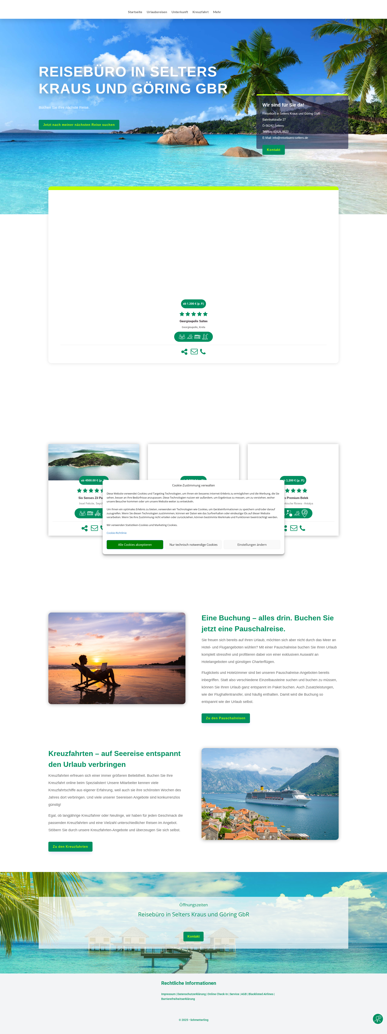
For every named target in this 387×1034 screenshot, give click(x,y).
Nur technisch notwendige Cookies (193, 545)
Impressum (168, 994)
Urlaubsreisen (157, 12)
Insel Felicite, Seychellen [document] (94, 503)
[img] (182, 337)
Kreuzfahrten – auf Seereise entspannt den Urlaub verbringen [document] (114, 758)
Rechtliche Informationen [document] (188, 983)
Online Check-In (218, 994)
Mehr (217, 12)
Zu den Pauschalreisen (226, 718)
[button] (184, 351)
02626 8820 (281, 131)
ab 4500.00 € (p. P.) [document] (94, 480)
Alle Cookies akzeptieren (135, 545)
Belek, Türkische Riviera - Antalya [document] (293, 503)
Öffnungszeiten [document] (193, 905)
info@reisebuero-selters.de (290, 137)
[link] (193, 276)
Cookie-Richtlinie (117, 533)
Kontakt (273, 150)
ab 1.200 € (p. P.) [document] (193, 303)
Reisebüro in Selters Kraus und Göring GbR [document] (193, 914)
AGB (244, 994)
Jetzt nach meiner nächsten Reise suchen (79, 125)
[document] (193, 321)
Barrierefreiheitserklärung (178, 999)
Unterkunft (180, 12)
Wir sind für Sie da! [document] (283, 105)
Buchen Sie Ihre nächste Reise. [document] (64, 108)
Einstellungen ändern (252, 545)
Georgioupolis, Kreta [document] (193, 327)
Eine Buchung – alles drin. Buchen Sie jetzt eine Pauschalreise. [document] (268, 623)
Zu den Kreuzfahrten (70, 846)
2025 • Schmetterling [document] (194, 1019)
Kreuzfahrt (200, 12)
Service (234, 994)
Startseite (135, 12)
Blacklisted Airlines (261, 994)
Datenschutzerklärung (191, 994)
